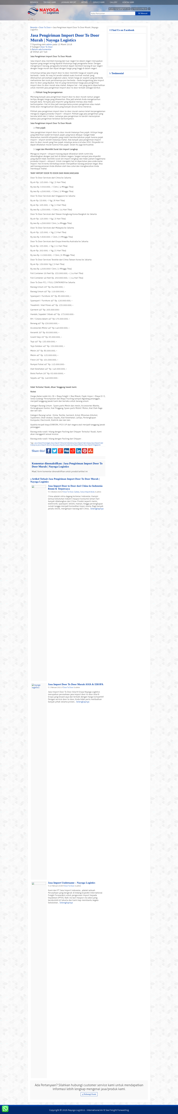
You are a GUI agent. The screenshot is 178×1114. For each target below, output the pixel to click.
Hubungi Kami (89, 1094)
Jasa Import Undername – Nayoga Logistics (71, 882)
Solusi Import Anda (87, 492)
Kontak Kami (128, 2)
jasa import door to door (47, 445)
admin (49, 44)
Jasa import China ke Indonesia (62, 443)
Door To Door (45, 27)
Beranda (34, 2)
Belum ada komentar (41, 49)
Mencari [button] (142, 13)
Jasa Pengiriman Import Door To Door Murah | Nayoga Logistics (64, 37)
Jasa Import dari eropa (82, 443)
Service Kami (99, 2)
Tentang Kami (49, 2)
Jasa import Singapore (92, 445)
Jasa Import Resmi (77, 445)
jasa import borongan (42, 443)
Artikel (84, 2)
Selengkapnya (96, 508)
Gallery (113, 2)
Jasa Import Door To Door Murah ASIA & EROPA (75, 684)
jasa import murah (63, 445)
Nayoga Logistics (76, 1110)
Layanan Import (68, 2)
